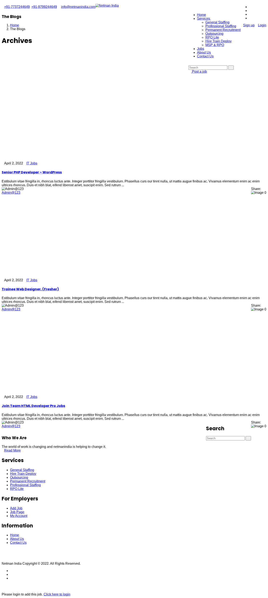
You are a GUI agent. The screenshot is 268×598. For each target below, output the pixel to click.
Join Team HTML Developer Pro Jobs (33, 405)
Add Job (16, 508)
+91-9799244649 (44, 7)
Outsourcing (214, 33)
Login (262, 25)
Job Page (17, 512)
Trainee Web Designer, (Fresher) (30, 289)
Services (204, 18)
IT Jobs (31, 163)
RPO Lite (212, 37)
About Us (204, 52)
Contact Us (205, 56)
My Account (18, 516)
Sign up (249, 25)
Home (201, 15)
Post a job (199, 71)
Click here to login (57, 594)
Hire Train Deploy (218, 41)
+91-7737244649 (17, 7)
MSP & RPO (214, 45)
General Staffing (217, 22)
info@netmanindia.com (78, 7)
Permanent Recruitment (223, 30)
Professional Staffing (220, 26)
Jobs (200, 48)
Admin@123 (11, 192)
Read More (12, 450)
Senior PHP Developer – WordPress (32, 172)
